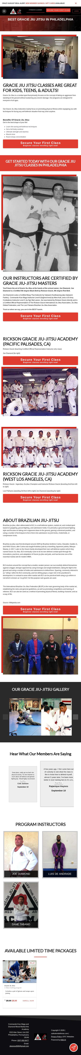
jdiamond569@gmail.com (19, 1046)
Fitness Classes (35, 10)
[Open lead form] (73, 1047)
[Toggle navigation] (4, 11)
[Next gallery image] (75, 717)
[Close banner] (75, 3)
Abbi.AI (63, 1040)
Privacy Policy (56, 1037)
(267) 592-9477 (23, 1040)
